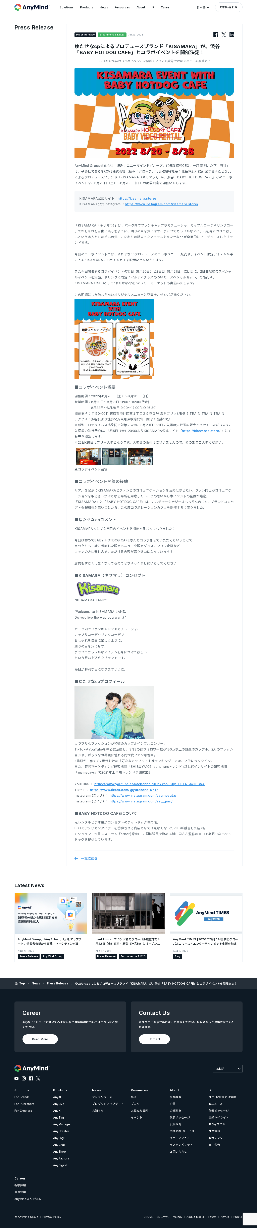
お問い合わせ (229, 7)
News (36, 983)
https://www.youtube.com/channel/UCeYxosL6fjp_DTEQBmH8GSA (149, 784)
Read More (40, 1039)
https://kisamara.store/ (137, 198)
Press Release (57, 983)
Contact (154, 1039)
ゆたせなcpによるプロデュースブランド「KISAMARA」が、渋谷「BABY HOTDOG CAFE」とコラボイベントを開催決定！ (156, 983)
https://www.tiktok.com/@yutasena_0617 (124, 790)
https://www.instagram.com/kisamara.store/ (161, 204)
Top (22, 983)
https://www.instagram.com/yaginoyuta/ (143, 795)
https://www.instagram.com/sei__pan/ (141, 801)
